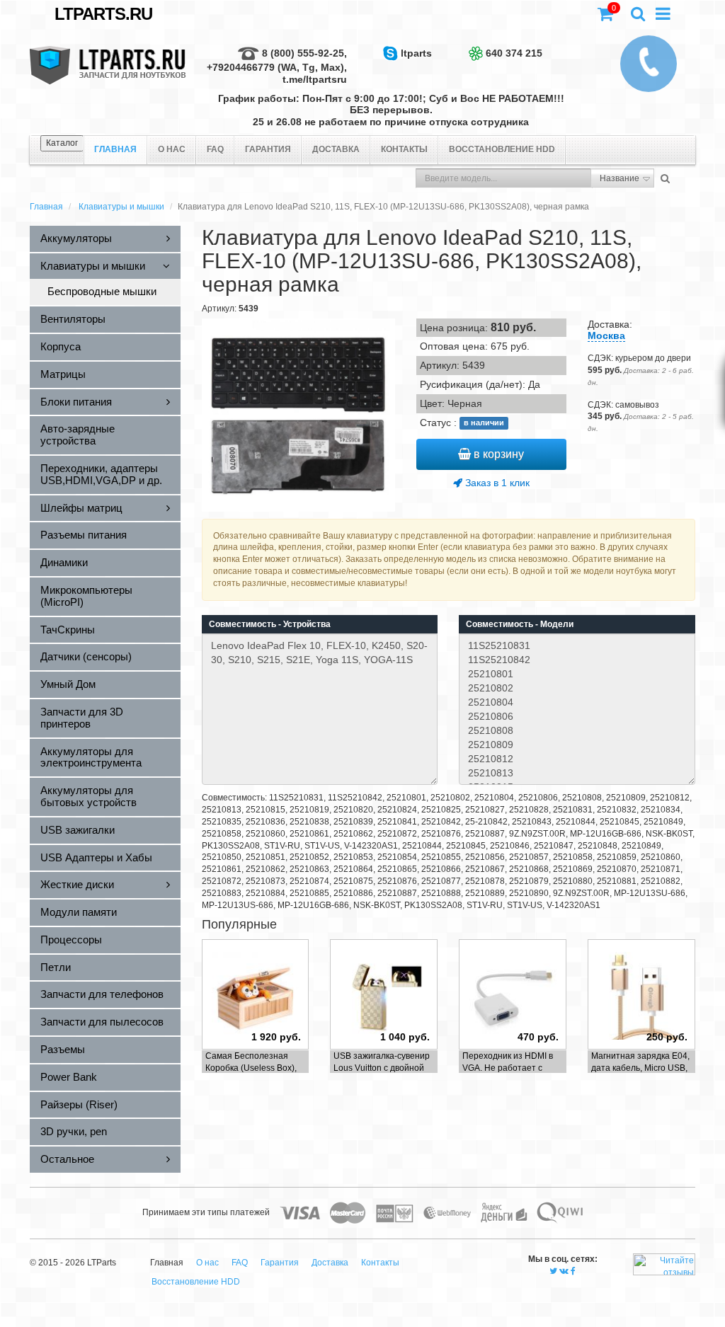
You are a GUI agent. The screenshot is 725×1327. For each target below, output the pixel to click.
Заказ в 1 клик (496, 482)
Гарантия (268, 149)
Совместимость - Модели (519, 624)
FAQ (215, 149)
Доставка (336, 149)
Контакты (404, 149)
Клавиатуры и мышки (121, 207)
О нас (171, 149)
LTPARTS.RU (103, 13)
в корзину (497, 454)
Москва (606, 335)
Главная (46, 207)
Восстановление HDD (502, 149)
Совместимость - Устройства (270, 624)
